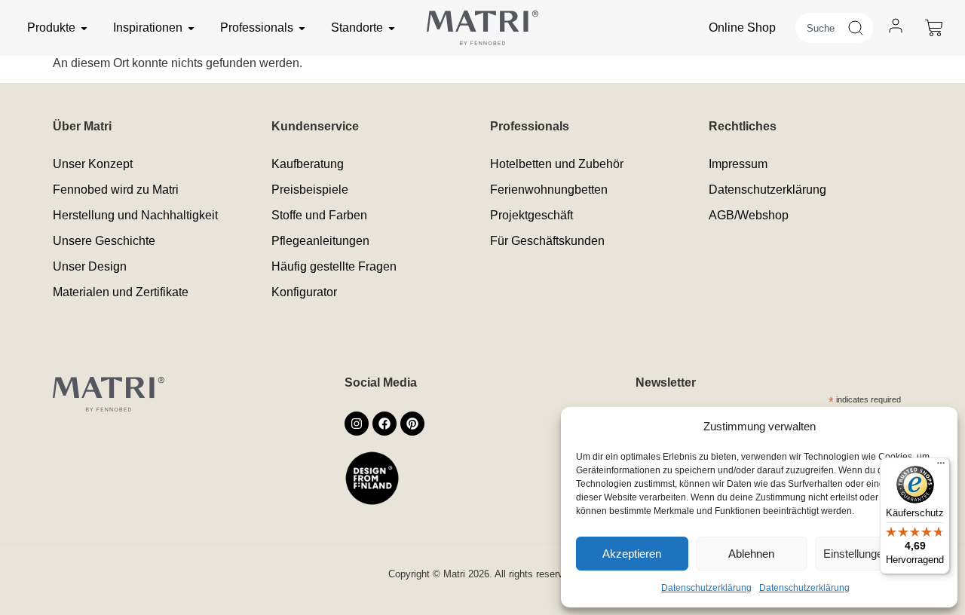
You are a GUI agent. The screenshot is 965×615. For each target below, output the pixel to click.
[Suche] (860, 28)
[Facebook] (384, 424)
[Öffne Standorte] (392, 28)
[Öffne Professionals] (302, 28)
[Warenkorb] (934, 28)
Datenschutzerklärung (706, 588)
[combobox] (821, 28)
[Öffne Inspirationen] (191, 28)
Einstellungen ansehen (878, 553)
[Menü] (941, 466)
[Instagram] (357, 424)
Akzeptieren (631, 553)
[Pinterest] (412, 424)
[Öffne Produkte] (84, 28)
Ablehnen (751, 553)
